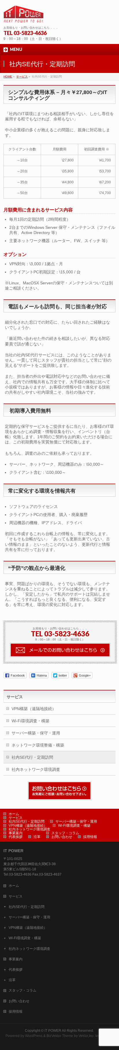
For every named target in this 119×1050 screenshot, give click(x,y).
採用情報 (90, 837)
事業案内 (16, 833)
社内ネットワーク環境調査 (36, 769)
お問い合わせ (61, 837)
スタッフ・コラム (65, 833)
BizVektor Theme (60, 1036)
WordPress (33, 1036)
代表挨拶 (16, 837)
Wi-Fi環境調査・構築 (30, 721)
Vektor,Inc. (86, 1036)
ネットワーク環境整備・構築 (38, 745)
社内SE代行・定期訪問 (32, 757)
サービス (15, 697)
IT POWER (52, 1031)
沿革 (37, 837)
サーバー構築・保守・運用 (36, 733)
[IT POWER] (23, 16)
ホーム (14, 814)
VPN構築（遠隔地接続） (34, 708)
